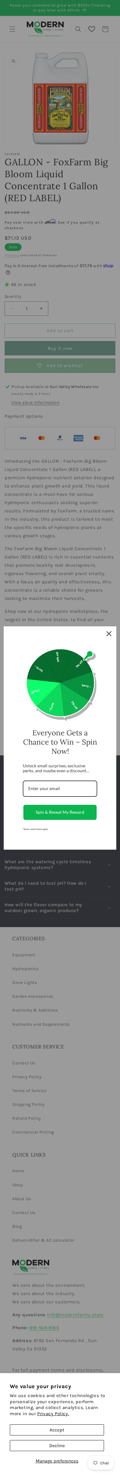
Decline (57, 1445)
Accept (57, 1430)
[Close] (109, 633)
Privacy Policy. (53, 1413)
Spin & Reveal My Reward (60, 812)
